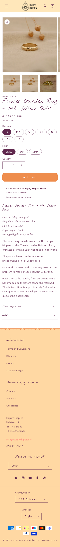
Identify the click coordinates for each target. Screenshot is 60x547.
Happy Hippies (16, 540)
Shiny (9, 151)
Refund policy (32, 540)
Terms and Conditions (18, 348)
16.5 (41, 132)
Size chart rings (14, 370)
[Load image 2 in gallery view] (30, 83)
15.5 (18, 132)
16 (29, 132)
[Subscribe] (48, 466)
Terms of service (49, 540)
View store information (18, 196)
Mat (22, 151)
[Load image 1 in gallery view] (11, 83)
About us (11, 398)
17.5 (8, 139)
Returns (10, 363)
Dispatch (11, 356)
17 (52, 132)
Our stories (12, 405)
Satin (35, 151)
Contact (10, 391)
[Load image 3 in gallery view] (48, 83)
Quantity (6, 158)
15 (7, 132)
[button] (6, 5)
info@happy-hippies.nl (19, 439)
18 (19, 139)
